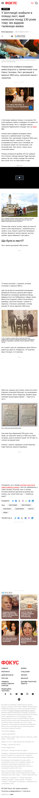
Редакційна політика (6, 690)
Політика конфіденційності (11, 791)
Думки (24, 668)
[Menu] (2, 3)
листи (31, 509)
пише (35, 127)
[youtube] (22, 694)
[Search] (36, 3)
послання (7, 509)
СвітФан (5, 9)
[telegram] (16, 694)
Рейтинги (5, 672)
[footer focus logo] (10, 663)
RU (32, 3)
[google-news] (32, 694)
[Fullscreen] (35, 196)
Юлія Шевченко (7, 32)
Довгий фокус (7, 675)
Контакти (26, 791)
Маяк (5, 512)
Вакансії (24, 678)
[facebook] (5, 694)
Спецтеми (25, 672)
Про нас (4, 678)
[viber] (27, 694)
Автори (24, 675)
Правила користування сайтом (7, 683)
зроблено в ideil (7, 794)
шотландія (13, 505)
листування (26, 505)
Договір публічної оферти (28, 682)
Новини (4, 668)
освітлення (20, 509)
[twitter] (11, 694)
